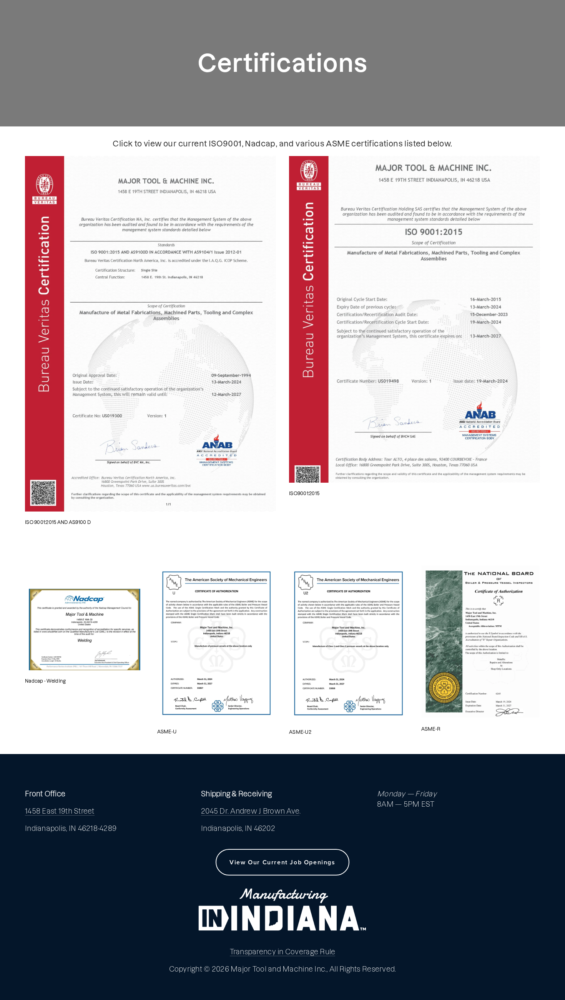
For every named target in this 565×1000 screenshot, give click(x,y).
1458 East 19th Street (60, 811)
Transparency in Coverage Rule (283, 951)
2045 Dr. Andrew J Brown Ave (250, 811)
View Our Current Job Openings (282, 862)
